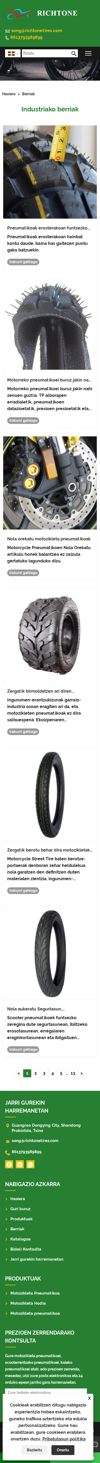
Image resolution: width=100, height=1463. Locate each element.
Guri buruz (20, 1208)
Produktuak (21, 1219)
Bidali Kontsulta (25, 1249)
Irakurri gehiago (23, 262)
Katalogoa (20, 1239)
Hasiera (8, 94)
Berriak (28, 94)
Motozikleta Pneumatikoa (35, 1293)
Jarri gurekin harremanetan (36, 1259)
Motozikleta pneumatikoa (35, 1313)
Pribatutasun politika (64, 1439)
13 (73, 1073)
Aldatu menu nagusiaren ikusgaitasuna (88, 53)
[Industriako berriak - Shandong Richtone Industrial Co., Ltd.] (42, 13)
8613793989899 (26, 37)
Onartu (63, 1450)
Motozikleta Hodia (28, 1303)
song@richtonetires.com (36, 30)
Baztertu (34, 1450)
